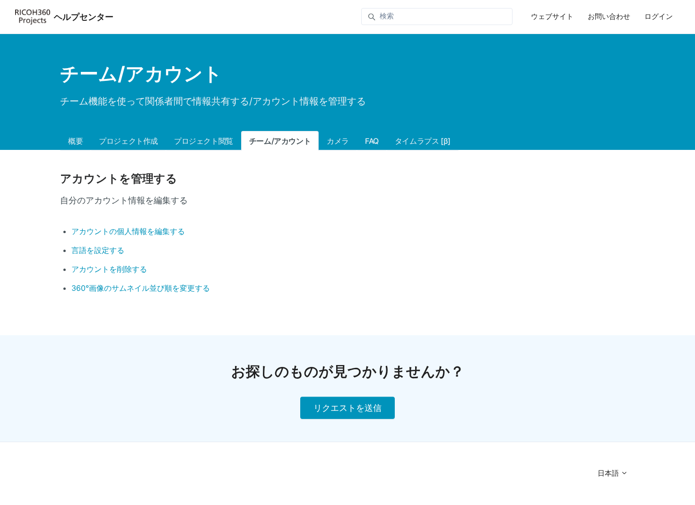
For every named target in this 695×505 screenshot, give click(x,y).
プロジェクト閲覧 (203, 141)
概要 (75, 141)
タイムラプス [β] (423, 141)
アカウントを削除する (109, 269)
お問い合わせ (609, 16)
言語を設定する (97, 250)
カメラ (338, 141)
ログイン (658, 16)
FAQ (372, 141)
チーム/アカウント (280, 141)
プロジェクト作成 (128, 141)
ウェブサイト (552, 16)
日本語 (609, 473)
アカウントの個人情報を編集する (128, 231)
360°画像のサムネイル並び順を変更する (140, 288)
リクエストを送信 (347, 408)
